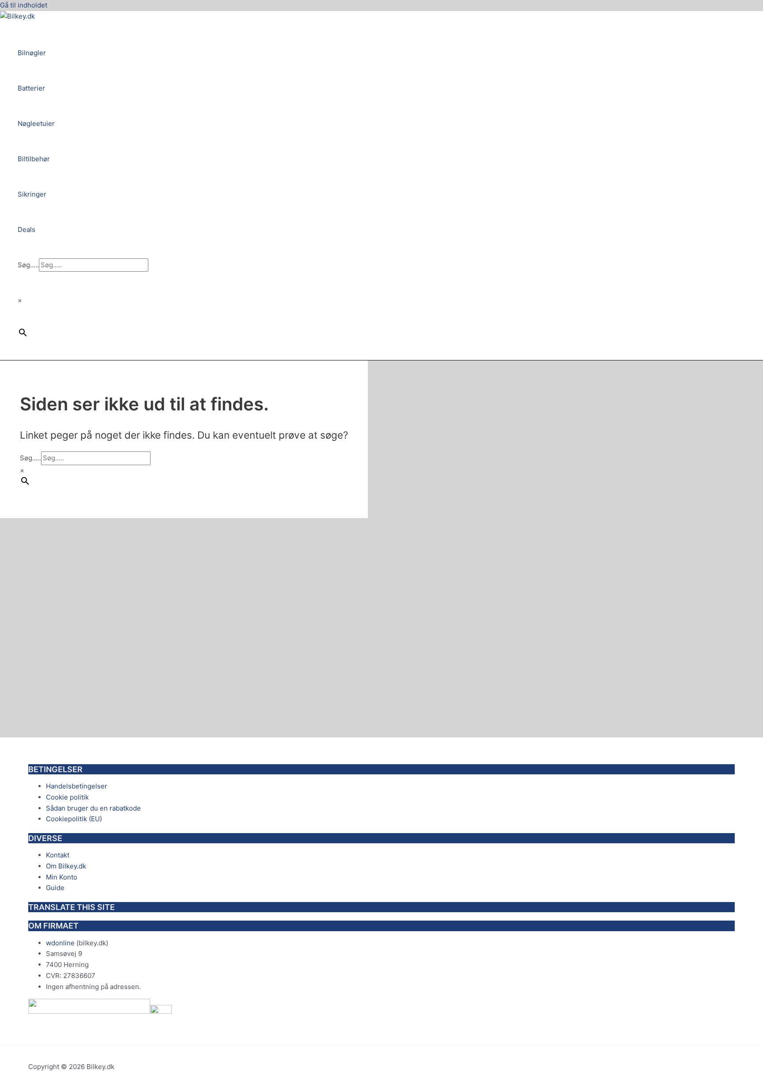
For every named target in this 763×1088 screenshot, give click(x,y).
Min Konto (61, 877)
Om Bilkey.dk (66, 866)
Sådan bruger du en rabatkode (93, 808)
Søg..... (28, 265)
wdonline (60, 943)
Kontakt (57, 855)
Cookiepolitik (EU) (74, 819)
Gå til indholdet (23, 5)
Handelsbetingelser (76, 786)
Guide (55, 887)
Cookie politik (67, 797)
